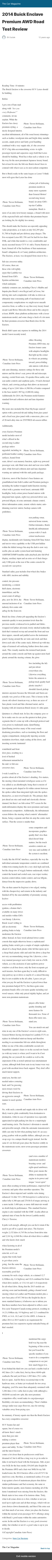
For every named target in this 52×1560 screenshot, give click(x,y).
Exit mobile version (26, 1556)
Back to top (45, 1548)
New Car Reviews (20, 1538)
